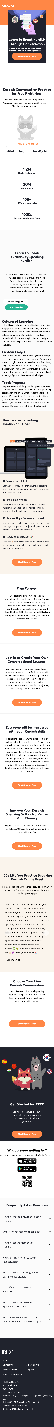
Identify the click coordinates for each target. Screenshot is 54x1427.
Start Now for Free (27, 56)
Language (29, 1369)
